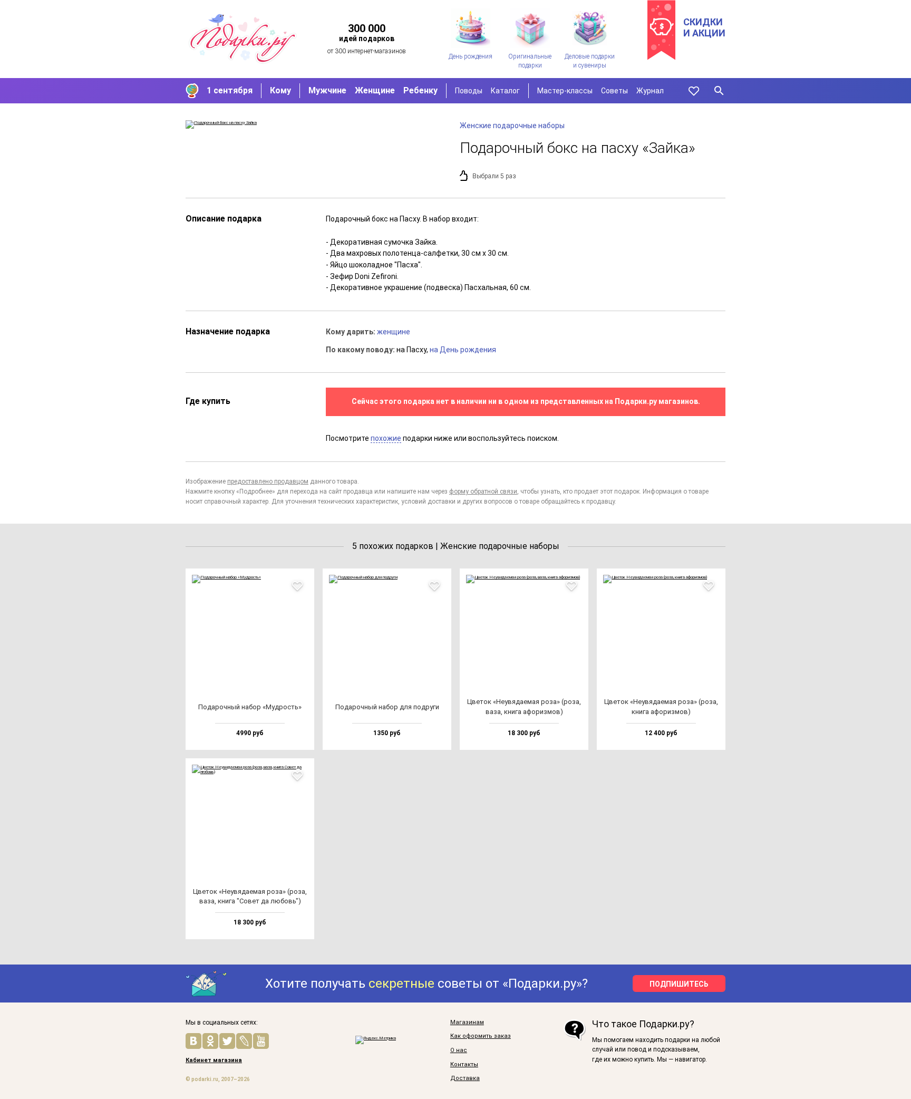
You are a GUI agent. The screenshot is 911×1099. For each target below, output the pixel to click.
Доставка (465, 1078)
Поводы (468, 90)
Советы (614, 90)
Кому (280, 90)
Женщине (375, 90)
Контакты (464, 1065)
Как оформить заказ (480, 1036)
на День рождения (463, 349)
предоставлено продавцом (267, 481)
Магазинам (467, 1022)
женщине (393, 331)
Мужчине (327, 90)
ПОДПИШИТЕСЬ (679, 984)
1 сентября (230, 90)
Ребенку (420, 90)
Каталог (505, 90)
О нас (458, 1050)
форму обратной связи (483, 491)
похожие (386, 438)
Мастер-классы (565, 90)
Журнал (650, 90)
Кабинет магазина (214, 1060)
